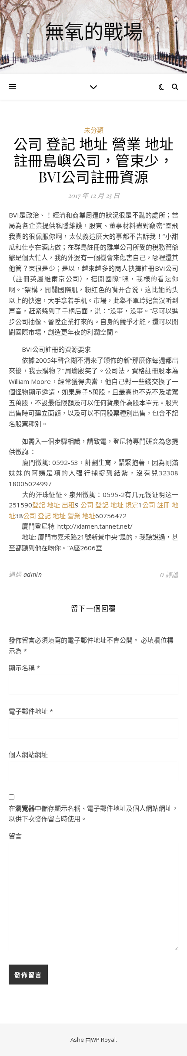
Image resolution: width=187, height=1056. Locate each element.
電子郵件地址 (31, 711)
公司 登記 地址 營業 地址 (59, 515)
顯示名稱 (24, 667)
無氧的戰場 (94, 31)
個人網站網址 (28, 754)
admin (32, 574)
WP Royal (103, 1039)
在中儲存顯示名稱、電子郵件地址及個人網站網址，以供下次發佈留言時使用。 (93, 813)
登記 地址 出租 (53, 504)
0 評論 (169, 574)
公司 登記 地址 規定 (109, 504)
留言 (15, 836)
